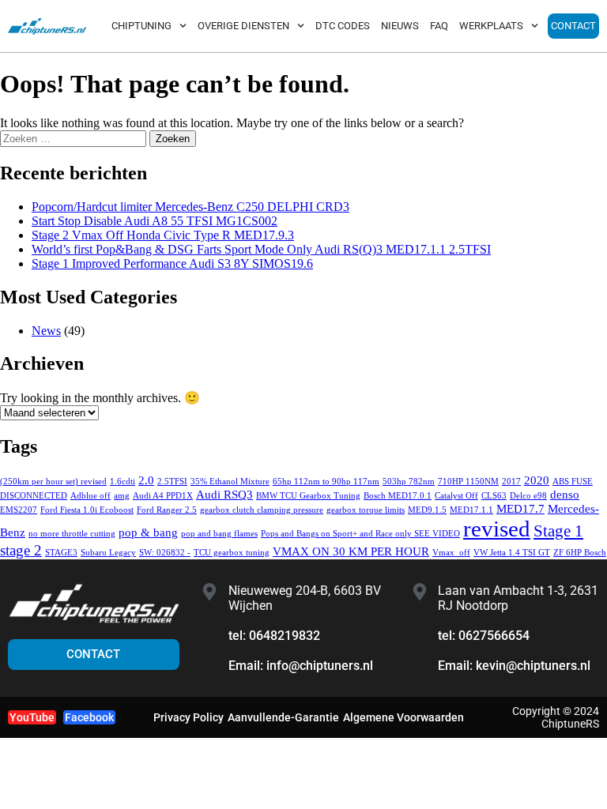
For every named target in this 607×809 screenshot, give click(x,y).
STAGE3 (61, 552)
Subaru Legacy (108, 552)
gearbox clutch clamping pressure (261, 510)
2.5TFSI (172, 481)
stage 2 (21, 550)
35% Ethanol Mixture (230, 481)
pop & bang (148, 532)
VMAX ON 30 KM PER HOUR (351, 551)
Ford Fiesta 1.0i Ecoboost (87, 510)
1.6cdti (122, 481)
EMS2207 (18, 510)
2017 (511, 481)
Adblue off (90, 495)
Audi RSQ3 (224, 494)
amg (122, 495)
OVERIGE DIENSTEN (243, 26)
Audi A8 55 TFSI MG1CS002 (154, 221)
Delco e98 (528, 495)
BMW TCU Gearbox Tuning (308, 495)
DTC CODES (342, 26)
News (46, 330)
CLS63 (494, 495)
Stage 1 (558, 530)
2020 (536, 480)
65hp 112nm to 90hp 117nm (326, 481)
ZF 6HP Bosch (579, 552)
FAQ (439, 26)
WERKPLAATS (491, 26)
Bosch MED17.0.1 (398, 495)
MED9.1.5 (427, 510)
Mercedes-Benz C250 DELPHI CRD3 (190, 206)
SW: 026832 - (164, 552)
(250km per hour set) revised (53, 481)
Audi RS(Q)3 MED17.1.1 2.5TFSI (261, 249)
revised (496, 528)
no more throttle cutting (71, 533)
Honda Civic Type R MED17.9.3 (163, 235)
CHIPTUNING (141, 26)
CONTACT (573, 26)
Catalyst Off (456, 495)
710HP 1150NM (468, 481)
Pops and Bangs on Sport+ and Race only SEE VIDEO (360, 533)
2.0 (146, 480)
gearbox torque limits (365, 510)
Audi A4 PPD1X (163, 495)
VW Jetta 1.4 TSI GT (511, 552)
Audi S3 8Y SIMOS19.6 (172, 263)
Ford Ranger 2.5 (167, 510)
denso (564, 494)
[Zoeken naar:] (74, 138)
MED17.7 (520, 508)
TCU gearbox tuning (232, 552)
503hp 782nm (409, 481)
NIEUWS (400, 26)
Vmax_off (451, 552)
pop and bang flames (219, 533)
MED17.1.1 (471, 510)
